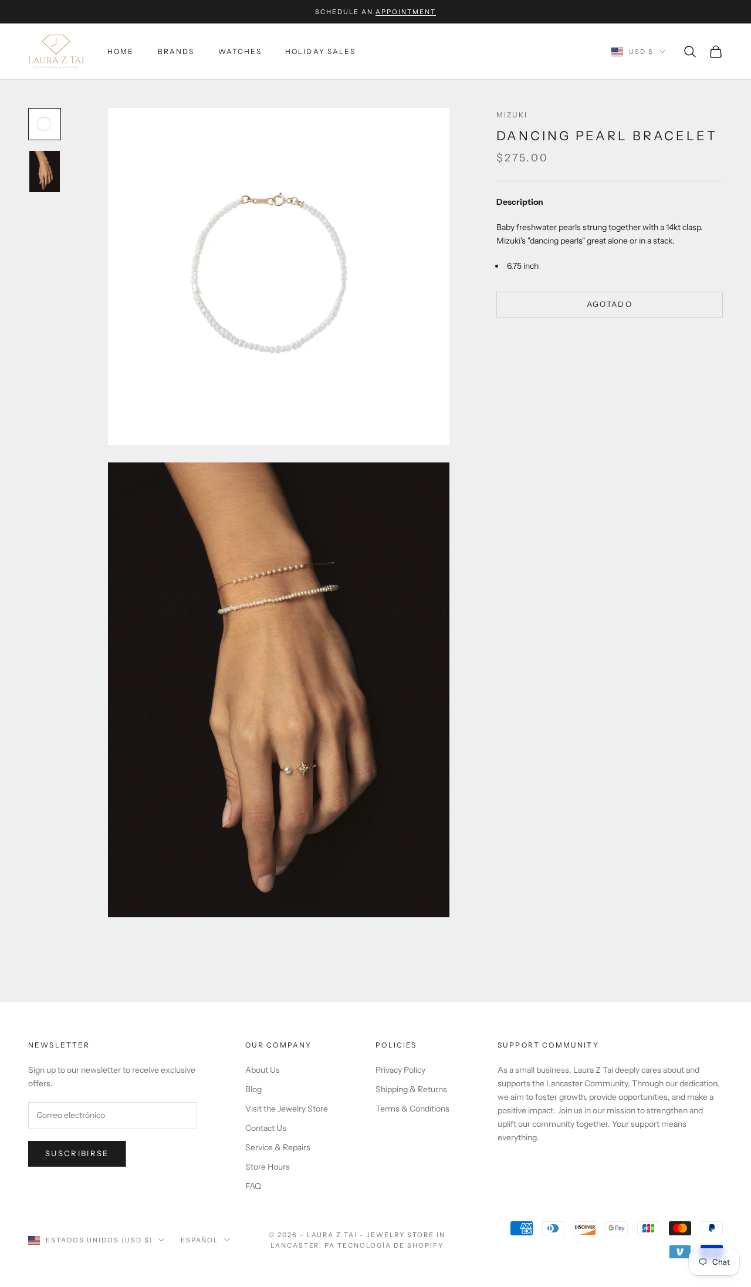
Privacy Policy (400, 1070)
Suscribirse (77, 1153)
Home (120, 51)
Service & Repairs (277, 1147)
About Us (262, 1070)
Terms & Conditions (412, 1108)
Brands (176, 51)
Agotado (609, 304)
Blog (253, 1089)
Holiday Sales (320, 51)
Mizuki (512, 114)
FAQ (253, 1186)
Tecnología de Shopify (390, 1245)
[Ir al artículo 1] (44, 124)
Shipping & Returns (411, 1089)
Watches (240, 51)
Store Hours (267, 1166)
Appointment (406, 12)
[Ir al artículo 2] (44, 171)
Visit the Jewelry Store (286, 1108)
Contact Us (265, 1128)
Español (200, 1240)
